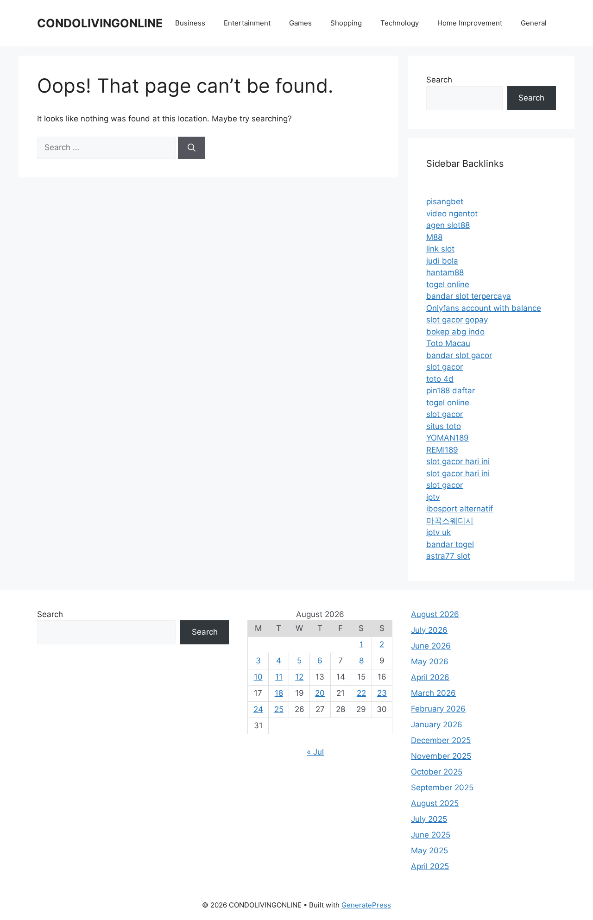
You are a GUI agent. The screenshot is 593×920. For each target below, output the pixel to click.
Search (439, 79)
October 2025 (436, 771)
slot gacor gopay (457, 319)
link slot (440, 248)
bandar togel (450, 544)
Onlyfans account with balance (483, 308)
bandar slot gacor (459, 355)
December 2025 (441, 740)
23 (382, 693)
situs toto (443, 426)
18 (279, 693)
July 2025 (429, 819)
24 (258, 709)
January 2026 (436, 724)
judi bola (442, 260)
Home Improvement (469, 23)
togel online (447, 284)
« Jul (315, 751)
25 (279, 709)
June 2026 (431, 645)
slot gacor (444, 367)
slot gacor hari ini (458, 461)
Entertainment (247, 23)
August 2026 (435, 614)
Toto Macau (448, 343)
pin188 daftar (450, 390)
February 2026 (438, 708)
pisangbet (444, 201)
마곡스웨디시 (449, 520)
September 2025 (442, 787)
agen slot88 (448, 225)
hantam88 (445, 272)
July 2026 (429, 630)
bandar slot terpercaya (468, 296)
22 (361, 693)
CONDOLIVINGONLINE (100, 23)
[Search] (191, 148)
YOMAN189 (447, 437)
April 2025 (430, 866)
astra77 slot (448, 556)
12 (299, 676)
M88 (434, 237)
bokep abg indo (455, 331)
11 (279, 676)
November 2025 (441, 756)
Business (190, 23)
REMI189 (442, 449)
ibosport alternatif (459, 508)
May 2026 (429, 661)
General (534, 23)
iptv (433, 497)
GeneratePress (366, 905)
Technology (399, 23)
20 (320, 693)
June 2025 (430, 834)
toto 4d (440, 379)
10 (258, 676)
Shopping (346, 23)
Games (300, 23)
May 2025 (429, 850)
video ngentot (452, 213)
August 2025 (435, 803)
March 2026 (433, 693)
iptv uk (438, 532)
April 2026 (430, 677)
